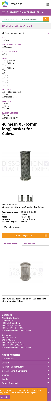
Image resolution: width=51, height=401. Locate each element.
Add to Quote (23, 235)
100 (6, 75)
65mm (7, 115)
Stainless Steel (10, 96)
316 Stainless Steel (12, 92)
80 (5, 73)
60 (5, 70)
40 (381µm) (9, 68)
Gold (6, 103)
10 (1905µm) (10, 60)
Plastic (7, 94)
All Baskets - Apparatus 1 (13, 33)
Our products (8, 358)
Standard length (11, 118)
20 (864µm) (9, 63)
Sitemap (5, 375)
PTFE (6, 108)
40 (5, 65)
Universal (8, 47)
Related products (12, 243)
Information (29, 243)
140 (6, 77)
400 (6, 85)
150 (6, 80)
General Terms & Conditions (14, 371)
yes (5, 54)
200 (6, 82)
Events (5, 379)
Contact (5, 362)
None (6, 106)
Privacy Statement (10, 383)
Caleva (7, 40)
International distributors (13, 366)
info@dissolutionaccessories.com (16, 330)
